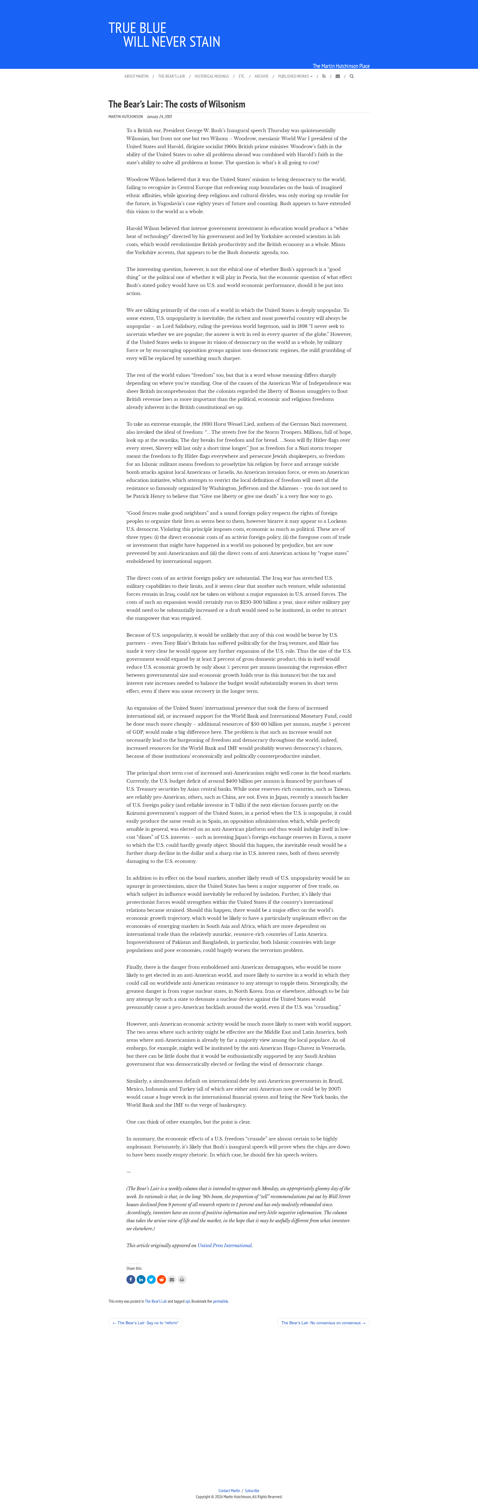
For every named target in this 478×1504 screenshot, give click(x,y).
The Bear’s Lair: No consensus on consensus (323, 1322)
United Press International (225, 1245)
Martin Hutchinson (125, 116)
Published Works (294, 76)
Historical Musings (212, 76)
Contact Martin (229, 1490)
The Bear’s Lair (171, 76)
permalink (220, 1301)
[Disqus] (239, 1407)
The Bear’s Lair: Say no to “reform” (146, 1322)
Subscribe (252, 1490)
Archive (262, 76)
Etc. (242, 76)
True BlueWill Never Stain (164, 34)
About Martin (136, 76)
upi (187, 1301)
